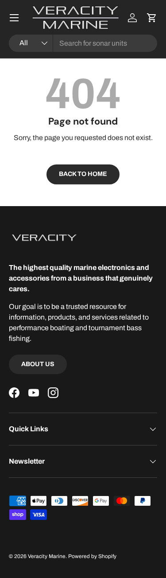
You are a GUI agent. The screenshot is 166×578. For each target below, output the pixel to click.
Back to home (83, 174)
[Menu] (14, 17)
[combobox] (83, 43)
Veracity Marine (47, 556)
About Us (37, 364)
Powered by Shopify (92, 556)
